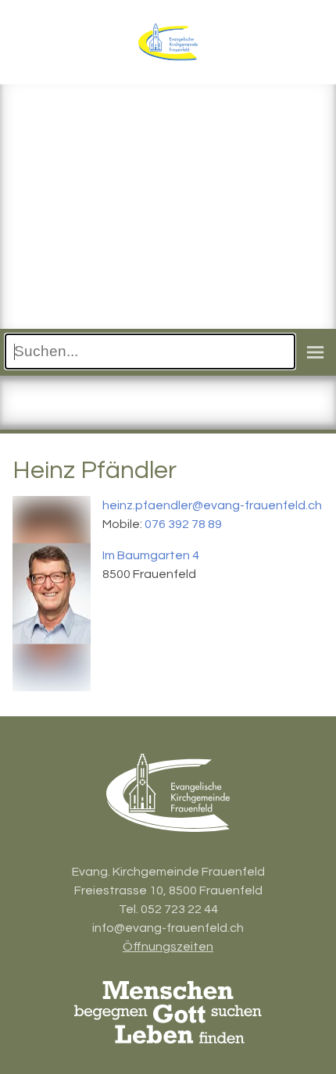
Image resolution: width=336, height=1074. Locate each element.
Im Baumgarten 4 (150, 555)
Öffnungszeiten (168, 946)
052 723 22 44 (179, 909)
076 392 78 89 (183, 524)
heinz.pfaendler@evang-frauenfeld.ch (212, 505)
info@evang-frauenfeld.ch (168, 928)
